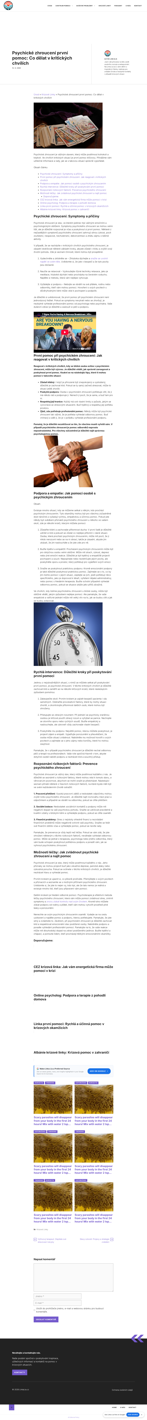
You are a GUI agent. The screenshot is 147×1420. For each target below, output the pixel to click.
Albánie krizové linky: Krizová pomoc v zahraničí (64, 209)
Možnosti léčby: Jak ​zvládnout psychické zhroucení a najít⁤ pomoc (73, 193)
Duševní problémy (84, 6)
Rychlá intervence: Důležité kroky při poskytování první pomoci (72, 186)
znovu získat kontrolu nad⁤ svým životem (66, 901)
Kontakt (138, 6)
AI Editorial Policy (73, 1417)
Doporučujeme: (51, 196)
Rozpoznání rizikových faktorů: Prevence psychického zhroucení (73, 190)
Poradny (118, 6)
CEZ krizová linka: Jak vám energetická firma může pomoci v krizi (73, 199)
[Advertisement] (73, 28)
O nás (128, 6)
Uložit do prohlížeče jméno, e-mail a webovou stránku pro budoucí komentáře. (70, 1310)
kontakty (19, 1372)
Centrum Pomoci (63, 6)
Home (114, 1407)
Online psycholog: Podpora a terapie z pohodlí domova (68, 203)
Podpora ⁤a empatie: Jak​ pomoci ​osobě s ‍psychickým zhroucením (73, 183)
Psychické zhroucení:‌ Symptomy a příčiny (61, 174)
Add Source (133, 1414)
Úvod (50, 6)
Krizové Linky (105, 6)
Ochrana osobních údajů (122, 1390)
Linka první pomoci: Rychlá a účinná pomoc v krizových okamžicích (74, 206)
